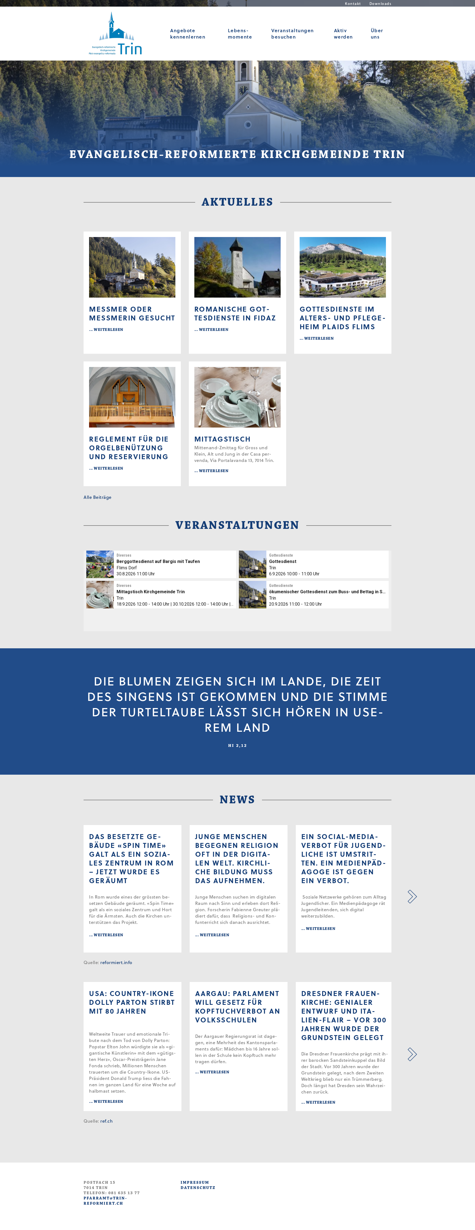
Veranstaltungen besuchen (292, 33)
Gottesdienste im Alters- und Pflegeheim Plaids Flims (342, 317)
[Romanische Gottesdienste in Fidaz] (237, 267)
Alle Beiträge (98, 497)
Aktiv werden (343, 33)
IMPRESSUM (195, 1182)
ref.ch (106, 1121)
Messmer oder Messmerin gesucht (132, 313)
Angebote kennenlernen (187, 33)
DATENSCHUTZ (198, 1187)
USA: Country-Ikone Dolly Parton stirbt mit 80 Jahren (132, 1002)
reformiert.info (116, 962)
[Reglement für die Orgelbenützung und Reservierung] (132, 397)
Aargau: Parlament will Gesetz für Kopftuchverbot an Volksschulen (238, 1006)
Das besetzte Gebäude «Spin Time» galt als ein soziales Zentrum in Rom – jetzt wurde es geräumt (131, 858)
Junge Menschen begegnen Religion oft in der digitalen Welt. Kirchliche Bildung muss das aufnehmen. (237, 858)
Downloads (380, 3)
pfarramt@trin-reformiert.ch (105, 1201)
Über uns (377, 33)
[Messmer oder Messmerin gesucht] (132, 267)
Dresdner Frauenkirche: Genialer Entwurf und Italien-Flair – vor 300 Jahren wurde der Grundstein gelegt (344, 1015)
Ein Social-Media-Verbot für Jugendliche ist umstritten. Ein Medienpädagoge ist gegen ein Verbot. (343, 858)
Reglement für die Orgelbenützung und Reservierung (129, 447)
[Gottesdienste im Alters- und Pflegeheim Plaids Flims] (343, 267)
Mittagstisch (222, 438)
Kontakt (353, 3)
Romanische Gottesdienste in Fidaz (235, 313)
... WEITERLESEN (106, 329)
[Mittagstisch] (237, 397)
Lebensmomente (240, 33)
